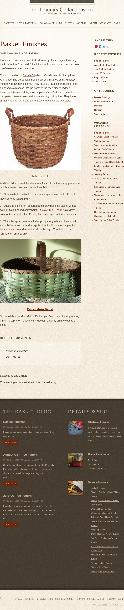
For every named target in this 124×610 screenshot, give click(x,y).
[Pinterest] (96, 47)
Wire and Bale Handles (105, 153)
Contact (105, 23)
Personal (98, 106)
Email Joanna (94, 460)
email (3, 320)
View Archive (100, 81)
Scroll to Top (1, 598)
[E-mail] (108, 47)
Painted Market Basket (40, 309)
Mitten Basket (40, 176)
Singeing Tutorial (102, 174)
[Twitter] (104, 47)
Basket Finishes (101, 61)
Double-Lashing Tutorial (105, 212)
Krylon (58, 210)
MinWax (70, 79)
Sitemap (19, 599)
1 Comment (34, 53)
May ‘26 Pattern (101, 77)
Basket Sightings (102, 97)
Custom (69, 23)
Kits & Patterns (27, 23)
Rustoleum (45, 210)
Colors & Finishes (51, 23)
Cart (117, 23)
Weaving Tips (100, 114)
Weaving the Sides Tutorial (106, 220)
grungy (5, 233)
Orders (82, 23)
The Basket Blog (27, 411)
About (93, 23)
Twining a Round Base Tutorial (108, 162)
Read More (11, 443)
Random (98, 110)
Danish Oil (29, 75)
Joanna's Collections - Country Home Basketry (61, 11)
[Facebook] (100, 47)
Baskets (9, 23)
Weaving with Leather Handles (108, 158)
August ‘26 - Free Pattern (106, 65)
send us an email (109, 432)
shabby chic (21, 233)
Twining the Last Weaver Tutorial (105, 534)
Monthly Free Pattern (104, 101)
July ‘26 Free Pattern (104, 69)
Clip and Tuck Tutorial (104, 216)
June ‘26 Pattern (102, 73)
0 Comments (37, 501)
